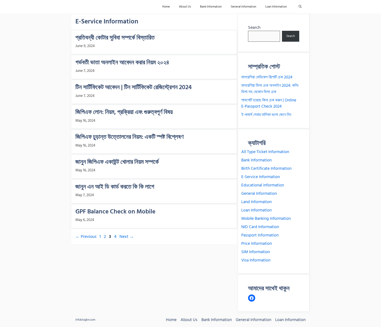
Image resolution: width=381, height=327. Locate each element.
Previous (85, 236)
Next (126, 236)
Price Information (256, 243)
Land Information (256, 202)
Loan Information (276, 6)
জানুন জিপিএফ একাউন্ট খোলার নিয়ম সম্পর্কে (117, 162)
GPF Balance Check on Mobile (115, 211)
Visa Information (255, 260)
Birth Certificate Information (266, 168)
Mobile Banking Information (266, 218)
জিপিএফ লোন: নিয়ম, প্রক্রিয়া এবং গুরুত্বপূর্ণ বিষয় (124, 112)
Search (254, 27)
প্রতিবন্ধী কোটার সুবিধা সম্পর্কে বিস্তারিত (115, 38)
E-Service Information (260, 177)
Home (166, 6)
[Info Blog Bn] (94, 6)
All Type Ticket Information (265, 152)
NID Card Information (260, 227)
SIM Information (255, 252)
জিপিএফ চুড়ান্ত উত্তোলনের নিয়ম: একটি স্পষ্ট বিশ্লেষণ (129, 137)
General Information (243, 6)
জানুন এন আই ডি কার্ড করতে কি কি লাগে (114, 187)
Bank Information (211, 6)
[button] (300, 6)
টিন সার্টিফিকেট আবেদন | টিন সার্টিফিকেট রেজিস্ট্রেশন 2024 (133, 87)
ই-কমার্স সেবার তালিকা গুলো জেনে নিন (266, 114)
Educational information (262, 185)
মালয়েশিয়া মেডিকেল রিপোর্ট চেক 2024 (266, 77)
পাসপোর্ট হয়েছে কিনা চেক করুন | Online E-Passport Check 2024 (268, 103)
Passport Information (260, 235)
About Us (185, 6)
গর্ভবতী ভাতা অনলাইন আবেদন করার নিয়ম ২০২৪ (122, 62)
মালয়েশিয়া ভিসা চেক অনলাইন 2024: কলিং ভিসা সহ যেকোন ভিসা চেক (270, 88)
